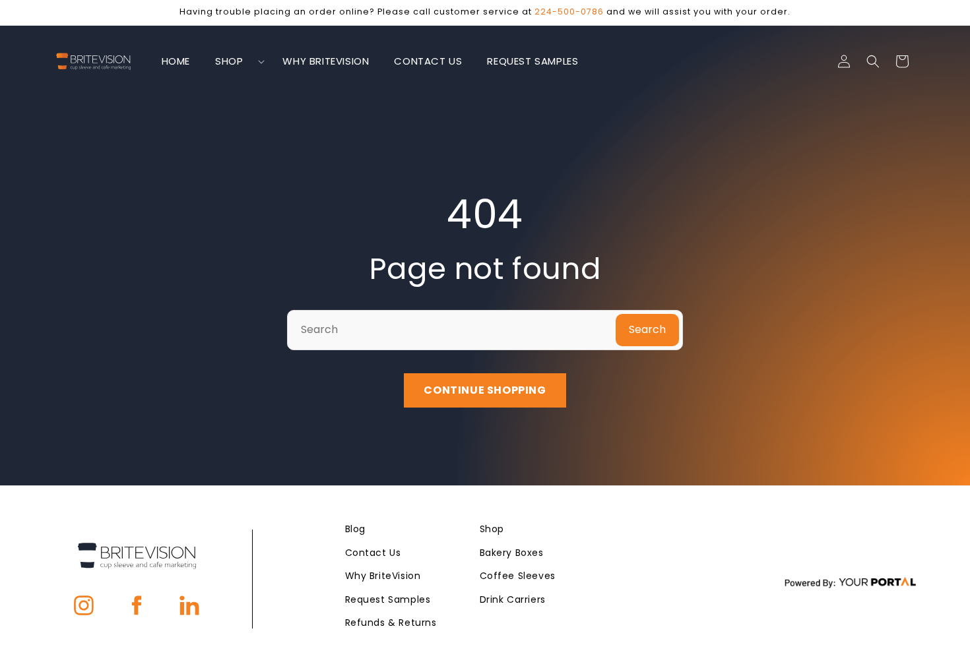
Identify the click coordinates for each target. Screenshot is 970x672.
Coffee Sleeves (518, 575)
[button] (236, 61)
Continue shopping (485, 390)
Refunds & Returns (391, 622)
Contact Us (373, 552)
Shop (492, 528)
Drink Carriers (513, 599)
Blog (355, 528)
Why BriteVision (383, 575)
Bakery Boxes (512, 552)
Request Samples (388, 599)
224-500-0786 (569, 11)
